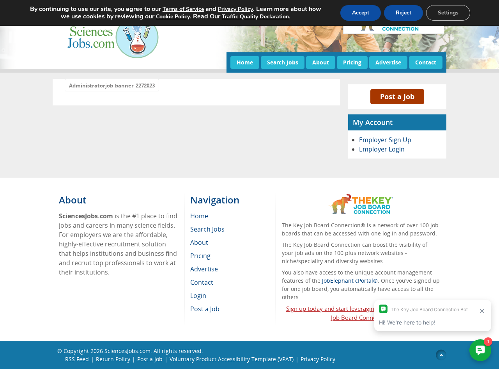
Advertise (388, 62)
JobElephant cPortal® (350, 280)
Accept (360, 12)
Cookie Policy (173, 16)
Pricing (352, 62)
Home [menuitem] (199, 216)
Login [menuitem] (198, 295)
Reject (403, 12)
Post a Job (397, 96)
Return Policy (113, 359)
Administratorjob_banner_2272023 (112, 85)
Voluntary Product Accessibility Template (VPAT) (232, 359)
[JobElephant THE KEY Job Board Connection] (360, 197)
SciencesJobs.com (127, 351)
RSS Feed (77, 359)
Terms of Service (183, 9)
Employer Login (382, 149)
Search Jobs (282, 62)
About (320, 62)
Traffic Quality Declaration (255, 16)
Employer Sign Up (385, 139)
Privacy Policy (318, 359)
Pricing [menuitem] (200, 255)
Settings (448, 12)
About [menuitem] (199, 242)
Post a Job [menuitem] (204, 309)
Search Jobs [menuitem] (207, 229)
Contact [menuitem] (201, 282)
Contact (425, 62)
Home (245, 62)
